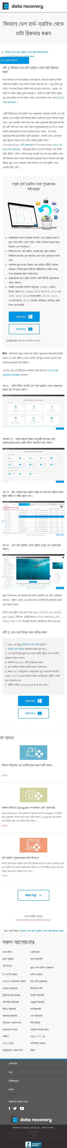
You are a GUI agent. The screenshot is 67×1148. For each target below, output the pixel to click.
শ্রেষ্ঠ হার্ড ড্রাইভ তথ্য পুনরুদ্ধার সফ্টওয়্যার (33, 186)
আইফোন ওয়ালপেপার (12, 1022)
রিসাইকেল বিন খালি (30, 644)
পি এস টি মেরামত (10, 974)
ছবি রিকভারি (35, 1009)
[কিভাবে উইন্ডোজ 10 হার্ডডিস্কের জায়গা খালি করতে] (33, 752)
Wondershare (23, 6)
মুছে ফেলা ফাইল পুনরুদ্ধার (41, 967)
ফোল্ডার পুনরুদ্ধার (10, 988)
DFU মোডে (8, 1043)
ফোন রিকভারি (36, 1015)
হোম (5, 931)
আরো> (5, 775)
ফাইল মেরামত (36, 974)
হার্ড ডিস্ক (13, 931)
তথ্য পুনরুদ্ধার (33, 1119)
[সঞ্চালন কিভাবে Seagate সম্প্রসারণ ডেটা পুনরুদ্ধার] (33, 794)
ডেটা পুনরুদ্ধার (26, 144)
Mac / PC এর (37, 1036)
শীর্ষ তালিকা (35, 1022)
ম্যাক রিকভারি (36, 959)
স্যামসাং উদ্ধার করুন (39, 1029)
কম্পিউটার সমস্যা (37, 1043)
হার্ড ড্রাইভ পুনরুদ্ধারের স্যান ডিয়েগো (20, 858)
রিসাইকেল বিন (36, 988)
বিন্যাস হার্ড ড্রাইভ (16, 649)
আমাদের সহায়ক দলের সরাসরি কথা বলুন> (33, 920)
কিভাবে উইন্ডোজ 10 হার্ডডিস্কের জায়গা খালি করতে (27, 765)
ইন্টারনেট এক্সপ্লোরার (11, 995)
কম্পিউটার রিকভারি (11, 1002)
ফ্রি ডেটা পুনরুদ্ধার (38, 981)
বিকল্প (32, 1050)
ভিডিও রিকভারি (9, 1009)
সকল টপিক (7, 952)
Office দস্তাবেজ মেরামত (14, 981)
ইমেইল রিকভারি (37, 995)
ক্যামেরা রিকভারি (10, 1015)
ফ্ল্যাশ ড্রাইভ (8, 959)
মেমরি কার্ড (35, 952)
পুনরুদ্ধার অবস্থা (10, 1029)
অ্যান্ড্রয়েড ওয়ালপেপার (13, 1050)
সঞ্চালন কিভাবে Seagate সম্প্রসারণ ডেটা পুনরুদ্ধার (28, 807)
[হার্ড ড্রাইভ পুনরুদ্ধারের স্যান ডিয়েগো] (33, 844)
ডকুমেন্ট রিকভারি (37, 1002)
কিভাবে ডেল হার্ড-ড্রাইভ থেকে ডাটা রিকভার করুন (26, 52)
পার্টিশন (6, 1036)
